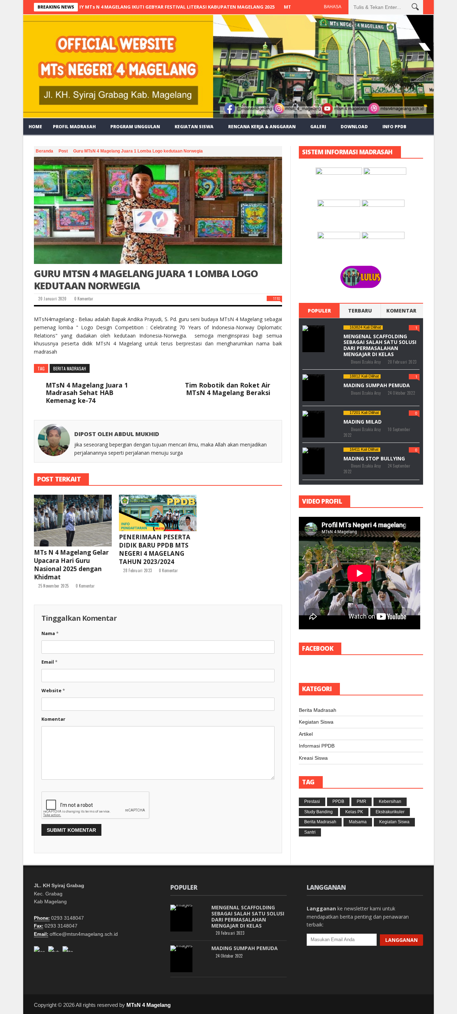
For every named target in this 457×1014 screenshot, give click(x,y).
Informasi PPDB (317, 746)
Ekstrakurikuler (390, 811)
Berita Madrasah (69, 368)
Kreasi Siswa (313, 758)
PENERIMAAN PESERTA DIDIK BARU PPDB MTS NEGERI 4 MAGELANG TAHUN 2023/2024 (154, 549)
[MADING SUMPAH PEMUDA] (313, 387)
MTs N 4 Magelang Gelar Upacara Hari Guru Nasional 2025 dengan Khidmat (71, 564)
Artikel (306, 734)
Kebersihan (390, 801)
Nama (50, 633)
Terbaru (360, 310)
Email (49, 662)
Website (53, 690)
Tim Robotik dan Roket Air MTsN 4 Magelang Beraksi (227, 389)
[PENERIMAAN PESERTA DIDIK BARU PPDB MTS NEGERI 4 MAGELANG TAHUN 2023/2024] (158, 513)
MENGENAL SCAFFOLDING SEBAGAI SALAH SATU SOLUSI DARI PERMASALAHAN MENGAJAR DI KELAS (379, 345)
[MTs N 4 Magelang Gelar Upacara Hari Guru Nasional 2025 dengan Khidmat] (73, 520)
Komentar (53, 719)
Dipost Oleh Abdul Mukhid (116, 434)
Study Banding (318, 811)
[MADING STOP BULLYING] (313, 461)
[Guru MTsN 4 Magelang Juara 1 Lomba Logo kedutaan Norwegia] (158, 210)
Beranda (45, 151)
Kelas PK (354, 811)
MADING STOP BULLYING (374, 458)
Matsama (358, 821)
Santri (310, 832)
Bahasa (332, 6)
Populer (319, 310)
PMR (361, 801)
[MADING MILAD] (313, 424)
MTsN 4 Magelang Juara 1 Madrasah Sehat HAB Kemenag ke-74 (87, 393)
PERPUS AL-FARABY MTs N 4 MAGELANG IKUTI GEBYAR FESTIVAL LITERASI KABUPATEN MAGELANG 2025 (131, 7)
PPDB (338, 801)
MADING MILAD (362, 421)
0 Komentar (83, 298)
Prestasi (312, 801)
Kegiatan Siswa (316, 722)
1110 (276, 298)
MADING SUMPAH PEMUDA (376, 385)
